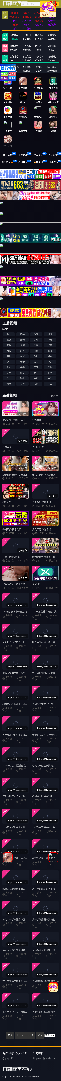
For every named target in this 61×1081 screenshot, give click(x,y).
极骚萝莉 (52, 56)
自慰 (36, 350)
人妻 (36, 362)
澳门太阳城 (38, 447)
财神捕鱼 (53, 162)
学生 (9, 362)
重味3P (52, 50)
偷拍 (9, 334)
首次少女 (39, 60)
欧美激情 (52, 35)
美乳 (36, 339)
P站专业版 (14, 67)
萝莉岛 (14, 71)
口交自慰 (52, 46)
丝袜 (36, 345)
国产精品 (14, 35)
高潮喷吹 (52, 60)
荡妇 (36, 356)
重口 (50, 384)
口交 (36, 367)
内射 (9, 384)
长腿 (22, 345)
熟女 (50, 356)
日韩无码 (39, 39)
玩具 (22, 350)
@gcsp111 (7, 1058)
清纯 (22, 339)
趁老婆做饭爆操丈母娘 (43, 557)
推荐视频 (14, 46)
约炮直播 (7, 502)
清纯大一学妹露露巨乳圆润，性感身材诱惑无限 (26, 919)
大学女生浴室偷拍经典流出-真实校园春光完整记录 (27, 981)
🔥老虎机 (38, 162)
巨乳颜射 (39, 46)
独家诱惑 (26, 60)
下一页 (30, 1035)
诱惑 (9, 339)
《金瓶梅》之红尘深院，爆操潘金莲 (20, 584)
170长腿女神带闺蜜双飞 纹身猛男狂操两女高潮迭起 (28, 611)
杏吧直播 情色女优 (11, 529)
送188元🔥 (7, 162)
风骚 (50, 334)
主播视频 (14, 39)
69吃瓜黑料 (52, 71)
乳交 (22, 373)
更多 (53, 395)
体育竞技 (7, 155)
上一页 (19, 1035)
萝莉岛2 (26, 71)
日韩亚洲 (26, 35)
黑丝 (50, 345)
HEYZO (14, 60)
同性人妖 (26, 46)
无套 (22, 384)
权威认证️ (38, 155)
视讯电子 (22, 162)
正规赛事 (22, 155)
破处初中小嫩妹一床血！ (14, 420)
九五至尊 (7, 447)
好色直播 (36, 420)
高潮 (50, 350)
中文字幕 (26, 39)
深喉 (50, 367)
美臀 (9, 345)
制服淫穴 (14, 50)
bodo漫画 (51, 67)
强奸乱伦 (14, 56)
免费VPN (36, 584)
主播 (22, 367)
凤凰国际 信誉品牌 (41, 529)
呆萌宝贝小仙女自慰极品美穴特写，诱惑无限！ (26, 1011)
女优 (22, 356)
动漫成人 (52, 39)
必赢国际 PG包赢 (11, 557)
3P (36, 384)
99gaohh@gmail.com (44, 1058)
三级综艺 (39, 50)
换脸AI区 (27, 50)
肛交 (50, 373)
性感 (36, 334)
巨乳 (50, 339)
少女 (9, 367)
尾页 (39, 1035)
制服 (9, 350)
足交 (9, 373)
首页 (10, 1035)
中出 (50, 378)
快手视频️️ (26, 67)
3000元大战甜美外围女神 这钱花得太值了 (23, 765)
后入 (36, 373)
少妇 (50, 362)
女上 (9, 378)
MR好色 (39, 71)
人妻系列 (39, 56)
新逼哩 (39, 67)
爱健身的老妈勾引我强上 (14, 474)
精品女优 (26, 56)
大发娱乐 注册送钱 (41, 502)
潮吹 (9, 356)
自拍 (22, 334)
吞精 (36, 378)
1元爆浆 (53, 155)
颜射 (22, 378)
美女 (22, 362)
